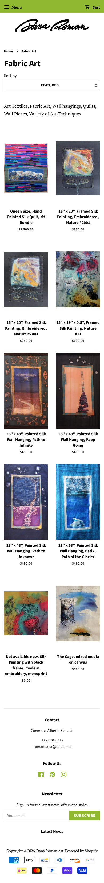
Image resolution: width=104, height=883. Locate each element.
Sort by (10, 75)
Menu (16, 7)
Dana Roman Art (49, 850)
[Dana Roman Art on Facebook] (41, 775)
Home (8, 51)
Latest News (52, 832)
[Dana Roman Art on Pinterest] (52, 775)
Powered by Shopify (81, 850)
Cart (96, 7)
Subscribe (84, 816)
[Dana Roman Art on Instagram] (63, 775)
